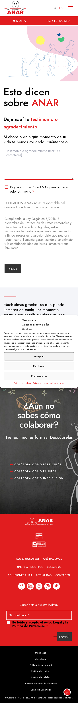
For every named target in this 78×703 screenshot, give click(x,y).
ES (61, 8)
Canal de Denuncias (40, 689)
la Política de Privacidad (40, 624)
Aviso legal (59, 383)
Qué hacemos (52, 559)
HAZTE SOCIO (58, 21)
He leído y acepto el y (40, 624)
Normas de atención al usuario (41, 683)
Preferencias (39, 376)
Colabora (54, 567)
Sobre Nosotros (28, 559)
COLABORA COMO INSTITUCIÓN (39, 478)
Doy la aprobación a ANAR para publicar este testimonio (39, 189)
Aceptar (39, 356)
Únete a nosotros (30, 567)
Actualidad (44, 575)
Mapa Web (40, 652)
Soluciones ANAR (20, 575)
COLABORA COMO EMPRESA (35, 471)
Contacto (62, 575)
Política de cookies (22, 383)
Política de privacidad (42, 383)
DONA (21, 21)
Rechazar (39, 366)
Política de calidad (40, 677)
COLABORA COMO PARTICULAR (38, 464)
